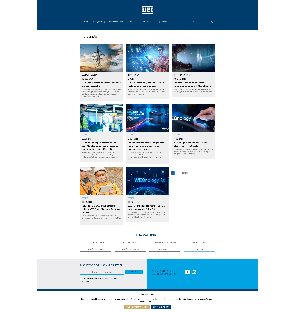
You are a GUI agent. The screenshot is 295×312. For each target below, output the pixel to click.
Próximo (184, 173)
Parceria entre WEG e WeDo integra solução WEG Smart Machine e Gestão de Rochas (101, 209)
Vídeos (133, 22)
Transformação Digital (164, 243)
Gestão (199, 249)
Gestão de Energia (130, 249)
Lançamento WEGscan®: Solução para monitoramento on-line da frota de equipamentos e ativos (146, 145)
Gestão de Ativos (96, 249)
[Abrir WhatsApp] (289, 5)
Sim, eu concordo (161, 307)
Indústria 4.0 (199, 243)
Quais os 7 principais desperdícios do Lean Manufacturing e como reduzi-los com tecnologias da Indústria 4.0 (100, 145)
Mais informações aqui (137, 307)
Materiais (147, 22)
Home (86, 22)
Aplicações (162, 22)
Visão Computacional (130, 243)
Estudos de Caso (116, 22)
